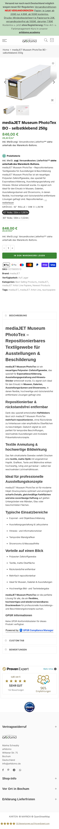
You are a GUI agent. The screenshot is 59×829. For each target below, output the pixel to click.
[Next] (54, 82)
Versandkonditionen (45, 6)
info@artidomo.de (11, 763)
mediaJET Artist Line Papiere (16, 285)
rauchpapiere (48, 289)
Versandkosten (26, 141)
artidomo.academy (29, 32)
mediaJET (15, 273)
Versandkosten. (27, 160)
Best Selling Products (26, 282)
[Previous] (5, 82)
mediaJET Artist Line (30, 289)
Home (6, 49)
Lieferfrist (39, 141)
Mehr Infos (48, 668)
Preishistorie (13, 155)
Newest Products (41, 285)
